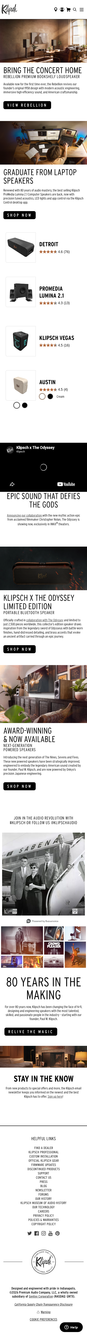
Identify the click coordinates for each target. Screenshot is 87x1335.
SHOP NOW (19, 215)
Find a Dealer (43, 1148)
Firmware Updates (43, 1165)
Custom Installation (43, 1156)
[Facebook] (36, 1233)
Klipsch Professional (44, 1152)
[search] (75, 9)
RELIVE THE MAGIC (30, 1031)
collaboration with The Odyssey (44, 620)
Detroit (48, 244)
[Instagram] (43, 1233)
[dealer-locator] (56, 9)
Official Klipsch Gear (44, 1160)
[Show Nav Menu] (81, 9)
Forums (43, 1194)
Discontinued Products (43, 1169)
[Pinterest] (57, 1233)
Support (43, 1173)
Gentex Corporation (41, 1296)
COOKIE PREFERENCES (43, 1319)
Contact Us (43, 1177)
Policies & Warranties (43, 1220)
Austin (47, 382)
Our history (43, 1198)
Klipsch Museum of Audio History (43, 1203)
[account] (62, 9)
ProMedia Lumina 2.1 (51, 292)
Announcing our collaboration (24, 515)
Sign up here (55, 1096)
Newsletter (43, 1190)
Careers (43, 1211)
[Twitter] (29, 1233)
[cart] (68, 9)
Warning (45, 1312)
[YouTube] (50, 1233)
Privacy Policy (43, 1215)
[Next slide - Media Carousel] (79, 873)
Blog (43, 1186)
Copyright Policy (43, 1224)
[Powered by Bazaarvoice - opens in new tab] (42, 921)
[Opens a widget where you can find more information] (71, 1327)
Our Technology (43, 1207)
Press (44, 1182)
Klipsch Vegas (56, 338)
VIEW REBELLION (27, 105)
